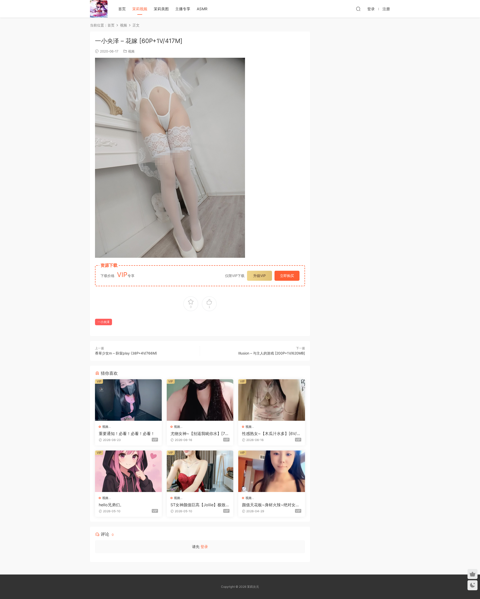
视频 (131, 51)
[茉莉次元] (99, 9)
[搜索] (358, 9)
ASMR (202, 8)
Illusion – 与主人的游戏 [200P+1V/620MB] (271, 353)
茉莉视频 (139, 8)
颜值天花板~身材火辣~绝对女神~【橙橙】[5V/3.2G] (271, 504)
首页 (122, 8)
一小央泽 (104, 322)
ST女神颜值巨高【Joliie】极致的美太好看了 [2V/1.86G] (200, 504)
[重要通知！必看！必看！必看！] (128, 400)
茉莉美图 (161, 8)
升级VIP (259, 276)
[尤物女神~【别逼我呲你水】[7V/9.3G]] (200, 400)
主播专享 (182, 8)
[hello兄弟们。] (128, 471)
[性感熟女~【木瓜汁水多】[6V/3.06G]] (271, 400)
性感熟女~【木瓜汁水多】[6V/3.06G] (271, 433)
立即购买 (287, 276)
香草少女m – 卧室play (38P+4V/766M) (126, 353)
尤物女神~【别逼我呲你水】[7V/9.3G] (199, 433)
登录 (204, 546)
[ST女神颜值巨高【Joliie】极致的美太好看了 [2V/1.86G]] (200, 471)
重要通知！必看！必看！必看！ (127, 433)
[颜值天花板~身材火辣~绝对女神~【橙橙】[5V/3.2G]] (271, 471)
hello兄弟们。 (111, 504)
